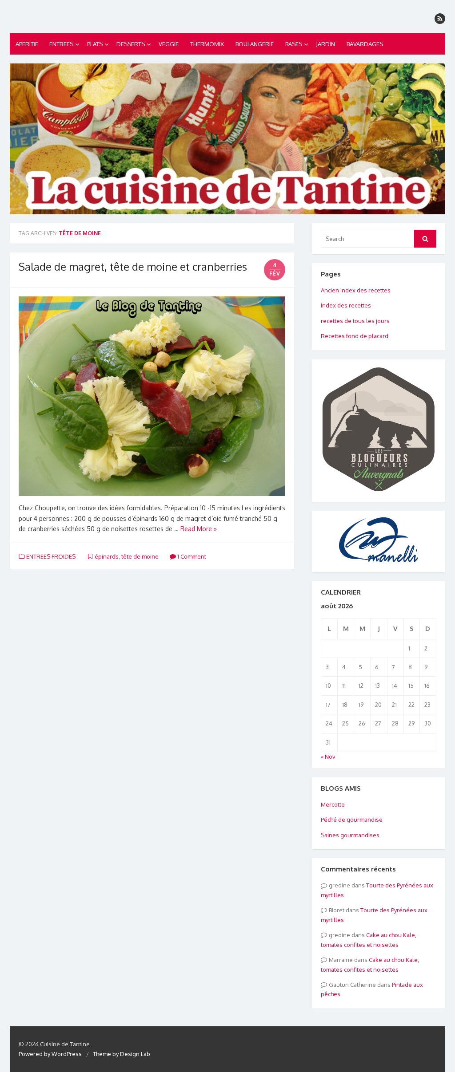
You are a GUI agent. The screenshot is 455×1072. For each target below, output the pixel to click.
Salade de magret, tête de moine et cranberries (133, 266)
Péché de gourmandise (352, 819)
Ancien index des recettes (356, 290)
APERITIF (27, 43)
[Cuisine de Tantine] (227, 138)
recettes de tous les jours (355, 320)
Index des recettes (346, 305)
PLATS (95, 43)
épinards (107, 556)
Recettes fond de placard (354, 335)
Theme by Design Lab (121, 1053)
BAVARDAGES (365, 43)
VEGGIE (169, 43)
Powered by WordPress (50, 1053)
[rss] (440, 18)
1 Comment (191, 556)
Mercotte (333, 804)
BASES (293, 43)
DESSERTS (130, 43)
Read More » (198, 528)
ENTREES (61, 43)
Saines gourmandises (350, 835)
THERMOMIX (207, 43)
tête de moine (140, 556)
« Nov (328, 756)
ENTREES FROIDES (51, 556)
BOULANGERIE (254, 43)
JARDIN (325, 43)
